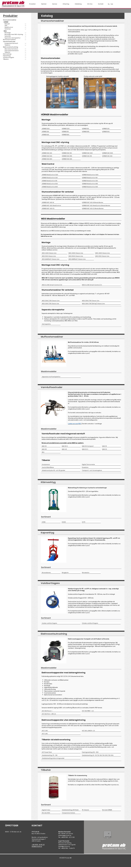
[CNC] (25, 25)
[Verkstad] (25, 36)
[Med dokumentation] (25, 49)
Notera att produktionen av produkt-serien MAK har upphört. (63, 443)
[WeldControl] (25, 27)
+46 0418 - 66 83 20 (38, 844)
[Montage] (25, 33)
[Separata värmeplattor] (25, 38)
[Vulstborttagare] (25, 57)
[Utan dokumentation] (25, 51)
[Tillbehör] (25, 45)
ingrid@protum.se (64, 846)
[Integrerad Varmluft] (25, 43)
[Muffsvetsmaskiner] (25, 40)
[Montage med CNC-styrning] (25, 34)
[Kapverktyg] (25, 56)
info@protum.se (37, 846)
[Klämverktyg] (25, 54)
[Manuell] (25, 24)
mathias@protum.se (64, 835)
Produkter (10, 16)
